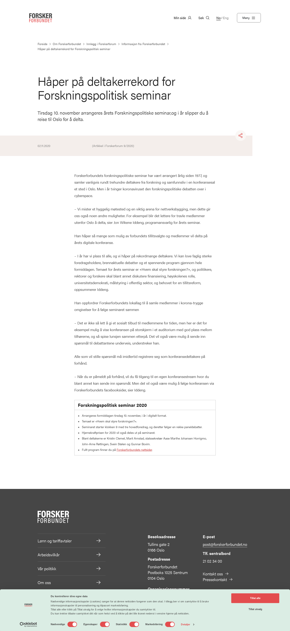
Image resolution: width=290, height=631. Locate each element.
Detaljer (185, 624)
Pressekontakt (215, 579)
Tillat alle (255, 598)
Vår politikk (47, 568)
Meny (246, 18)
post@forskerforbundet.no (225, 544)
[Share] (240, 135)
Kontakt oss (213, 574)
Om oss (44, 582)
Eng (226, 17)
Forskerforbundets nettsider (134, 450)
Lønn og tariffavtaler (55, 541)
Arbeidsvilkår (49, 554)
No (218, 17)
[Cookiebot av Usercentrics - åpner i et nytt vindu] (28, 624)
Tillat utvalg (255, 609)
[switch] (105, 624)
